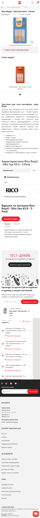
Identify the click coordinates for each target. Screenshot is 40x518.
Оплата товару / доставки (10, 459)
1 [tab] (20, 45)
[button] (32, 3)
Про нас (4, 434)
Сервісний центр (7, 488)
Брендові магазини (8, 484)
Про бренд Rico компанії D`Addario (15, 196)
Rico (26, 7)
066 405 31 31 (6, 416)
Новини (4, 437)
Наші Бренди (6, 440)
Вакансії (4, 498)
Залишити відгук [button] (11, 219)
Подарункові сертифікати (9, 444)
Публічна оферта (7, 447)
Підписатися (33, 391)
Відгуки (7, 224)
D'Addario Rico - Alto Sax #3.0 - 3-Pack (20, 87)
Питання (16, 224)
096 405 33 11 (6, 415)
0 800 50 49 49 (6, 410)
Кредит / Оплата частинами (10, 473)
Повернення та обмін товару (11, 466)
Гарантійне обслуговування (10, 462)
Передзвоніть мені (30, 302)
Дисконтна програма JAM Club (11, 491)
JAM (2, 7)
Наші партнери (6, 495)
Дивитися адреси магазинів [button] (20, 265)
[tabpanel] (20, 30)
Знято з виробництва (13, 7)
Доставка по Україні (8, 469)
